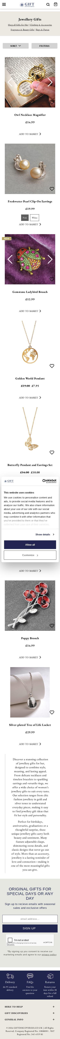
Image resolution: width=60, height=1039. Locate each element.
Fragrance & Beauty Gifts (22, 29)
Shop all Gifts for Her (18, 24)
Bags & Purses (42, 29)
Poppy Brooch (30, 638)
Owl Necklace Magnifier (30, 115)
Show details (43, 534)
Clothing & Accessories (41, 24)
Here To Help (14, 1006)
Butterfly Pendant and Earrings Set (30, 465)
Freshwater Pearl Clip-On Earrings (30, 201)
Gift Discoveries (16, 1013)
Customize (28, 555)
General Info (14, 1019)
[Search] (48, 4)
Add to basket (28, 133)
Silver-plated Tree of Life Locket (30, 725)
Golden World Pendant (30, 378)
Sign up (29, 928)
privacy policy (49, 954)
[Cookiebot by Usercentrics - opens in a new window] (42, 481)
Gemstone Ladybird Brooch (30, 292)
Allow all (30, 544)
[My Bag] (56, 4)
